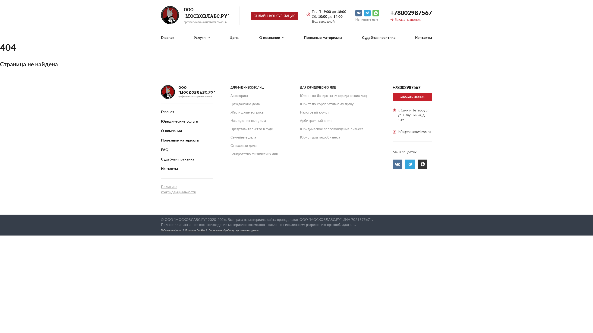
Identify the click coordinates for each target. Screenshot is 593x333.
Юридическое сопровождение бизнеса (331, 129)
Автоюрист (239, 96)
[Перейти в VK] (358, 13)
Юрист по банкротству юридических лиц (333, 96)
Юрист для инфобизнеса (320, 137)
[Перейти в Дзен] (422, 164)
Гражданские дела (245, 104)
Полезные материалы (323, 38)
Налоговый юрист (314, 112)
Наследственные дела (248, 121)
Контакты (423, 38)
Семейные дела (243, 137)
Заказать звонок (408, 20)
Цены (235, 38)
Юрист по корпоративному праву (327, 104)
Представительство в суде (251, 129)
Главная (167, 38)
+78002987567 (411, 13)
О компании (270, 38)
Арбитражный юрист (317, 121)
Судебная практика (378, 38)
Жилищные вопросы (247, 112)
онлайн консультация (274, 16)
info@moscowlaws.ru (414, 132)
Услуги (200, 38)
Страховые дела (243, 146)
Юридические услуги (179, 121)
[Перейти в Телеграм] (367, 13)
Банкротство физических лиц (254, 154)
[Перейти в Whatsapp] (375, 13)
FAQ (164, 150)
